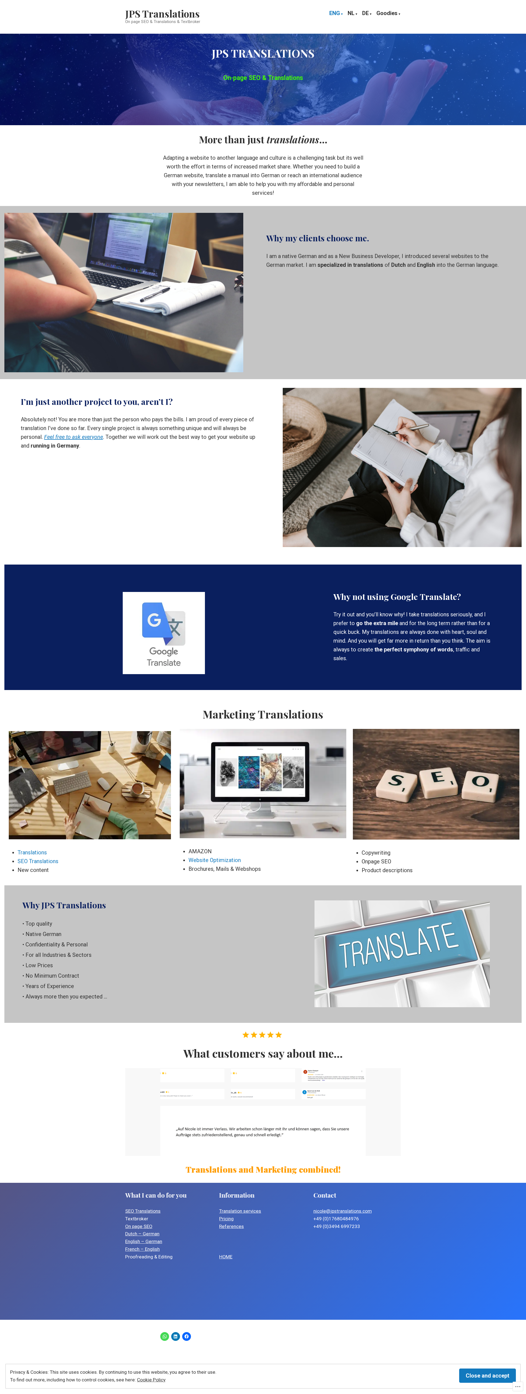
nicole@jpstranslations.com (342, 1211)
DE (365, 13)
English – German (143, 1241)
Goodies (387, 13)
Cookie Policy (151, 1379)
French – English (142, 1249)
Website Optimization (214, 860)
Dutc (130, 1233)
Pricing (226, 1218)
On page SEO (138, 1226)
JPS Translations (162, 13)
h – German (147, 1233)
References (231, 1226)
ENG (334, 13)
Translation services (240, 1211)
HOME (225, 1257)
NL (351, 13)
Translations (32, 852)
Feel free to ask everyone (73, 437)
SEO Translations (38, 861)
